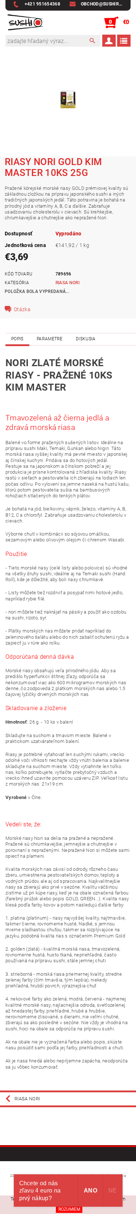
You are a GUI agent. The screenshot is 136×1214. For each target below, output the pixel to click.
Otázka (22, 309)
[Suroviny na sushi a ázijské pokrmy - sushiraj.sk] (24, 22)
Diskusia (86, 338)
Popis (17, 338)
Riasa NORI (67, 282)
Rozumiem (69, 1209)
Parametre (50, 338)
